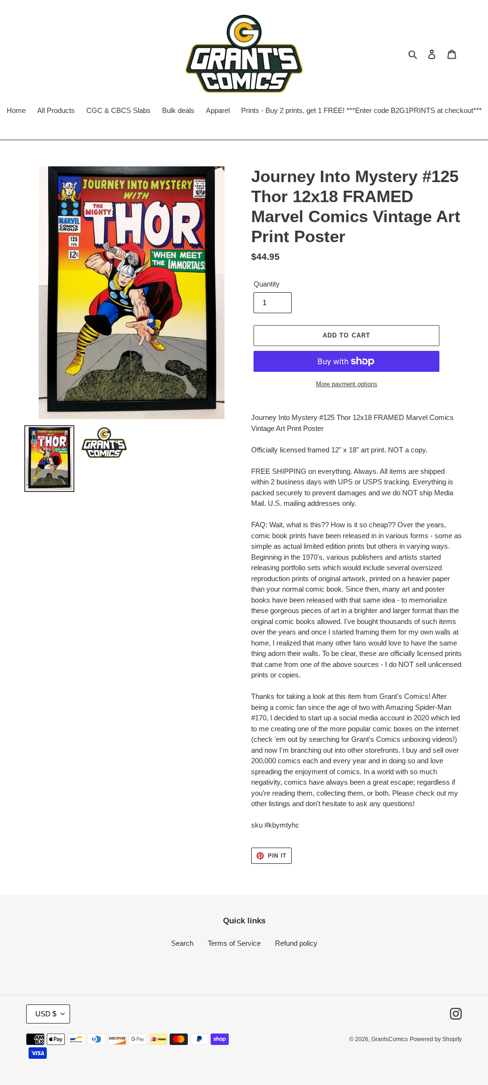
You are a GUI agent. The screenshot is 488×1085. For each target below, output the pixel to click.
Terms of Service (234, 943)
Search (182, 943)
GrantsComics (389, 1039)
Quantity (267, 284)
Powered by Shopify (436, 1039)
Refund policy (296, 943)
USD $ (45, 1014)
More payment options (346, 384)
